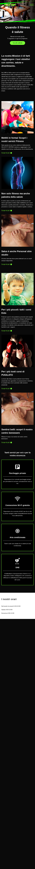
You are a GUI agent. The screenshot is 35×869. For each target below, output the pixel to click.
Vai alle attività (17, 43)
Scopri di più (5, 153)
